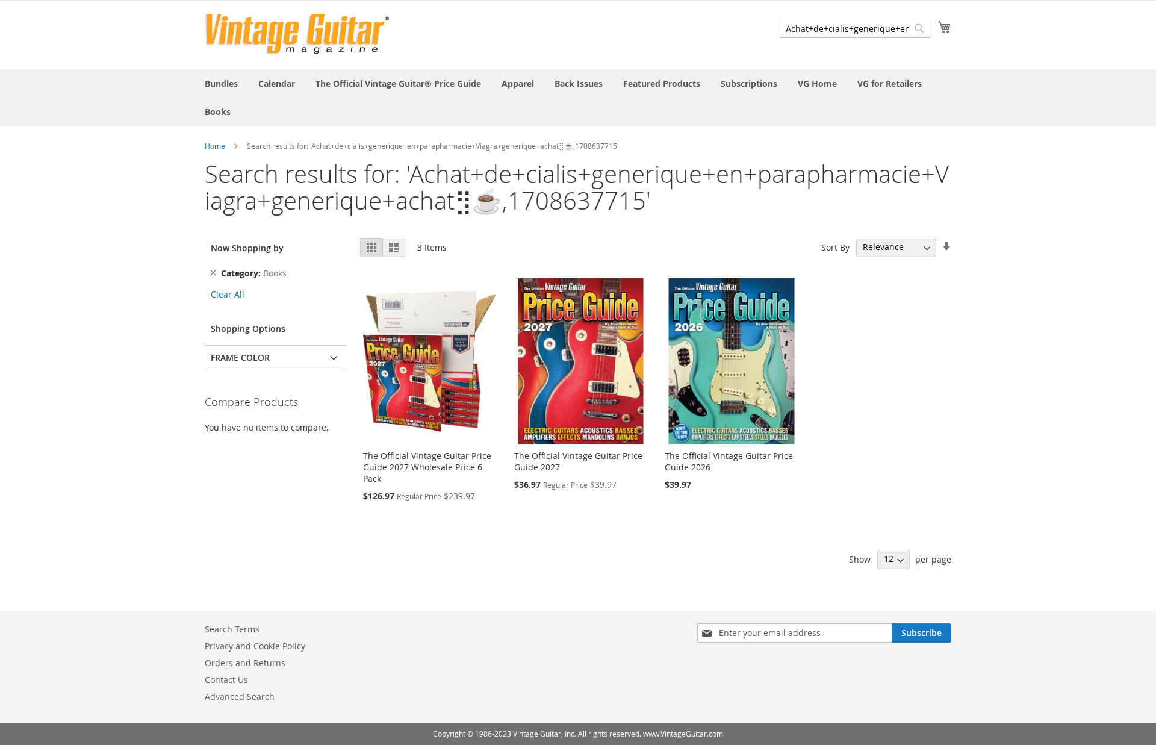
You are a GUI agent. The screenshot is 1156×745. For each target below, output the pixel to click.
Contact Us (226, 679)
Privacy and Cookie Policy (255, 646)
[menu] (578, 97)
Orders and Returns (245, 663)
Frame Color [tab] (240, 357)
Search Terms (232, 629)
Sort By (835, 246)
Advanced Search (240, 696)
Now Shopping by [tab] (247, 248)
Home (215, 146)
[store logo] (297, 34)
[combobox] (855, 28)
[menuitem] (221, 83)
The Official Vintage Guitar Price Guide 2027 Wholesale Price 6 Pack (427, 467)
